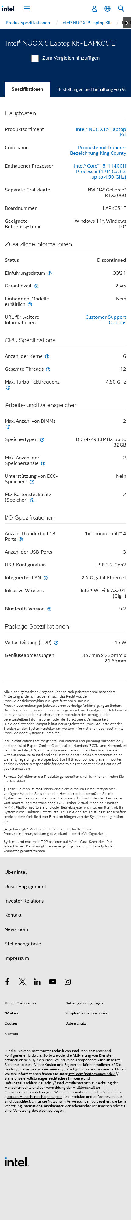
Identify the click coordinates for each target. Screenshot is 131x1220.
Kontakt (13, 915)
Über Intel (16, 872)
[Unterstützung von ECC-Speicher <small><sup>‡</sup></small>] (32, 481)
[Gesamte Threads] (48, 369)
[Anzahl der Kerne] (47, 356)
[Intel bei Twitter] (22, 982)
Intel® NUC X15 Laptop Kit (101, 132)
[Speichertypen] (42, 439)
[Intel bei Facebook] (7, 982)
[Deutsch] (107, 8)
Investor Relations (24, 901)
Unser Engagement (25, 887)
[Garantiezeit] (36, 285)
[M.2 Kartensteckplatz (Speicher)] (32, 499)
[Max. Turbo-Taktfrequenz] (8, 387)
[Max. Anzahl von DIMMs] (8, 426)
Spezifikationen (27, 89)
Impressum (17, 958)
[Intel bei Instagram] (67, 982)
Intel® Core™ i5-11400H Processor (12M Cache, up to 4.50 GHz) (100, 171)
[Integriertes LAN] (45, 577)
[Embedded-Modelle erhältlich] (30, 304)
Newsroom (16, 929)
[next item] (127, 22)
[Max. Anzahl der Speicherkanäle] (43, 463)
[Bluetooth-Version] (49, 608)
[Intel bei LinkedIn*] (37, 982)
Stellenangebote (23, 944)
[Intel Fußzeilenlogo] (17, 1162)
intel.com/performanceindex (91, 1073)
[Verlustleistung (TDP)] (56, 642)
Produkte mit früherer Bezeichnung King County (98, 150)
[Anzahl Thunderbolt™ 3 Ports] (20, 539)
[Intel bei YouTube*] (53, 982)
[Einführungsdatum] (49, 273)
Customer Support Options (105, 320)
